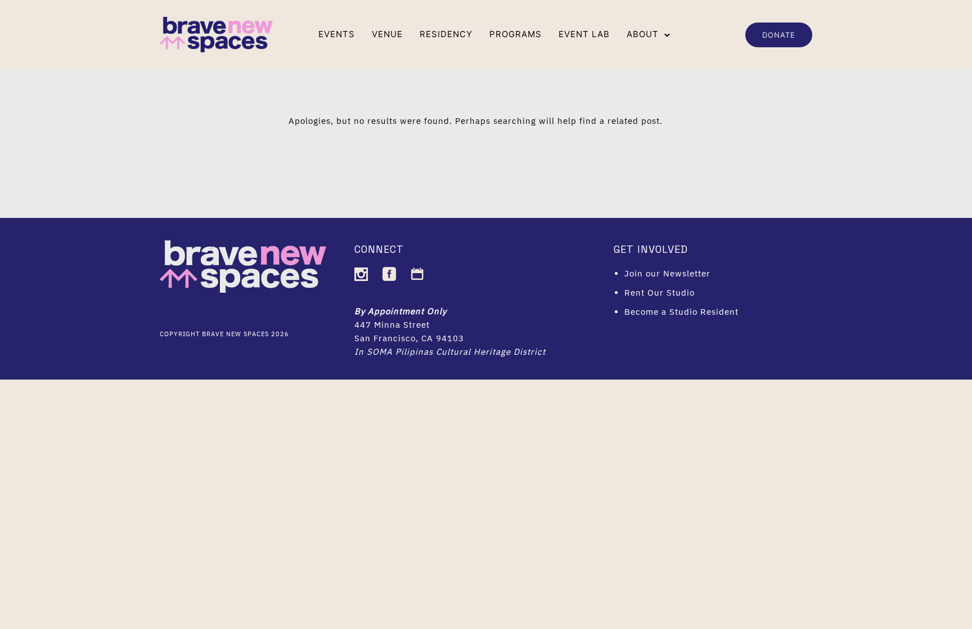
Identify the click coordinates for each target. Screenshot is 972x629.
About (643, 34)
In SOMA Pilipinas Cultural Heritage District (450, 351)
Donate (778, 34)
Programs (515, 34)
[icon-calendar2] (418, 274)
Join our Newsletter (667, 273)
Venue (387, 34)
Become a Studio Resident (681, 311)
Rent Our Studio (659, 292)
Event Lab (584, 34)
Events (336, 34)
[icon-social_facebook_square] (392, 274)
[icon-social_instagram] (364, 274)
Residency (446, 34)
